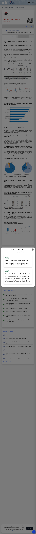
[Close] (32, 249)
